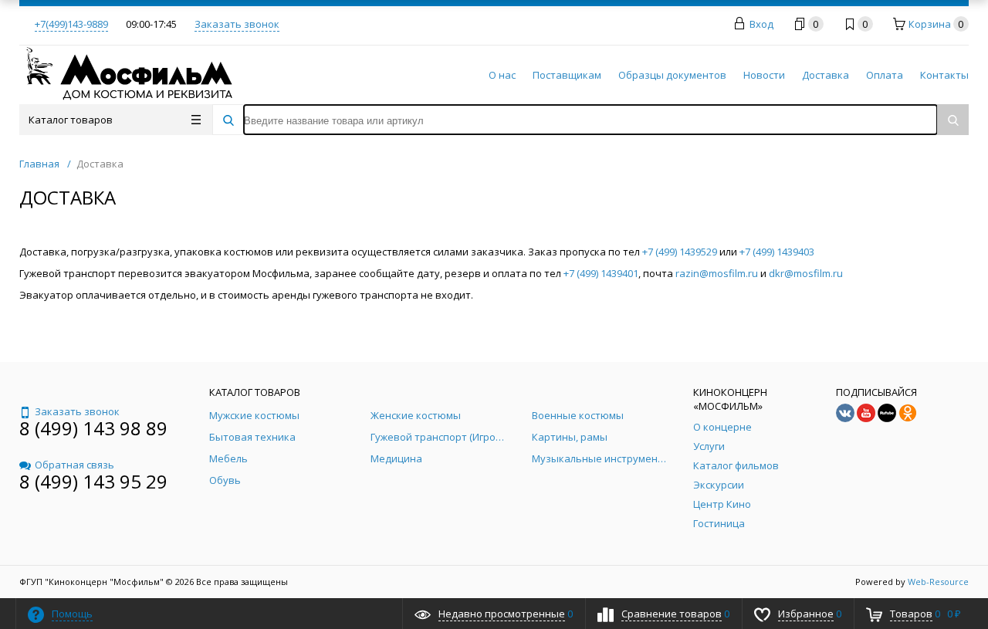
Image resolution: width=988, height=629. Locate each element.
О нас (502, 75)
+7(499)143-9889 (71, 24)
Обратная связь (74, 465)
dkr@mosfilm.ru (806, 273)
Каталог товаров (71, 120)
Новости (764, 75)
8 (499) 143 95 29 (93, 481)
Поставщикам (567, 75)
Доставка (825, 75)
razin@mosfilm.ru (716, 273)
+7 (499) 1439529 (679, 252)
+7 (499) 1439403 (776, 252)
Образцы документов (672, 75)
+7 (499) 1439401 (600, 273)
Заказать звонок (237, 24)
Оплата (884, 75)
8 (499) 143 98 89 (93, 428)
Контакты (944, 75)
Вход (761, 24)
